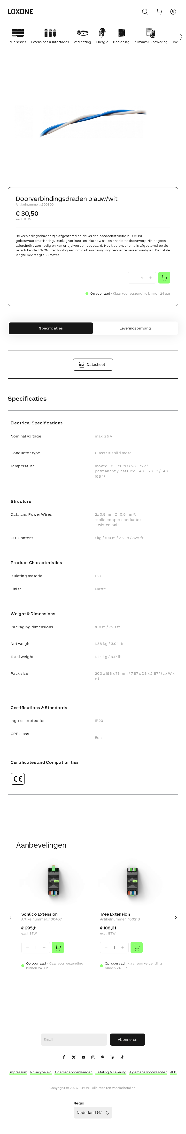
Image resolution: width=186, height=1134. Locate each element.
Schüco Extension (39, 914)
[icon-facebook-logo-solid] (64, 1057)
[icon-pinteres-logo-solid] (103, 1057)
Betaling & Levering (110, 1072)
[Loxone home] (20, 12)
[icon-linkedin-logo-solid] (112, 1057)
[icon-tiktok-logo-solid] (122, 1057)
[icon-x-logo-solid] (74, 1057)
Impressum (18, 1072)
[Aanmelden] (173, 11)
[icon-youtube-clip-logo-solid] (83, 1057)
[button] (93, 122)
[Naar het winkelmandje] (159, 11)
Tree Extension (115, 914)
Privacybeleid (41, 1072)
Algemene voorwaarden (73, 1072)
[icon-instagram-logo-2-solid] (93, 1057)
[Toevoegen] (58, 947)
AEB (173, 1072)
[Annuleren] (145, 11)
